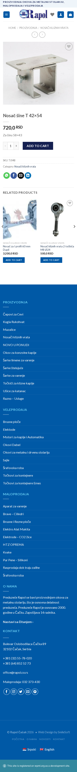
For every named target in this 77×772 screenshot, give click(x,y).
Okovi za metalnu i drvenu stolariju (26, 452)
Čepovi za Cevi (13, 314)
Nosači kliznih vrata (54, 27)
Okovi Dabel (11, 445)
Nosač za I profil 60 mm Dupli (16, 248)
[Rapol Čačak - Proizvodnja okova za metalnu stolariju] (33, 14)
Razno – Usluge (13, 398)
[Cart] (70, 14)
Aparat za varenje (15, 506)
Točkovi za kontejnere (18, 475)
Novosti (45, 739)
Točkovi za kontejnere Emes (22, 483)
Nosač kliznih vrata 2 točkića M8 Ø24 (57, 248)
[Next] (74, 234)
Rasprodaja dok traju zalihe (21, 567)
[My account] (60, 14)
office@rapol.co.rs (15, 672)
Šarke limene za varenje (18, 360)
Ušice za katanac (14, 391)
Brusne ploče (12, 422)
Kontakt (59, 739)
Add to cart (38, 146)
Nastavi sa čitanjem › (18, 622)
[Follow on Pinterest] (35, 691)
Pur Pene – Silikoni (15, 560)
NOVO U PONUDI (16, 345)
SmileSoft (64, 732)
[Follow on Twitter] (21, 691)
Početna (18, 739)
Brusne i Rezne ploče (17, 521)
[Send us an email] (28, 691)
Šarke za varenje (14, 375)
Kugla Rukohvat (13, 322)
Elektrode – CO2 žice (17, 537)
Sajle (6, 460)
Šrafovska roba (13, 468)
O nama (32, 739)
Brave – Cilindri (13, 514)
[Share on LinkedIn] (28, 175)
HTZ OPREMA (13, 544)
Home (12, 27)
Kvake (7, 552)
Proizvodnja (28, 27)
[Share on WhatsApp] (6, 175)
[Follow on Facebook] (6, 691)
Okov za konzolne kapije (19, 352)
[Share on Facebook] (13, 175)
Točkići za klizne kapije (18, 383)
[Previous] (3, 234)
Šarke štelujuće (13, 368)
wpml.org (40, 765)
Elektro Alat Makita (16, 529)
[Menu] (6, 14)
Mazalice (9, 329)
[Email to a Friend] (21, 175)
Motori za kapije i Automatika (23, 437)
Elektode (9, 429)
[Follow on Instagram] (13, 691)
